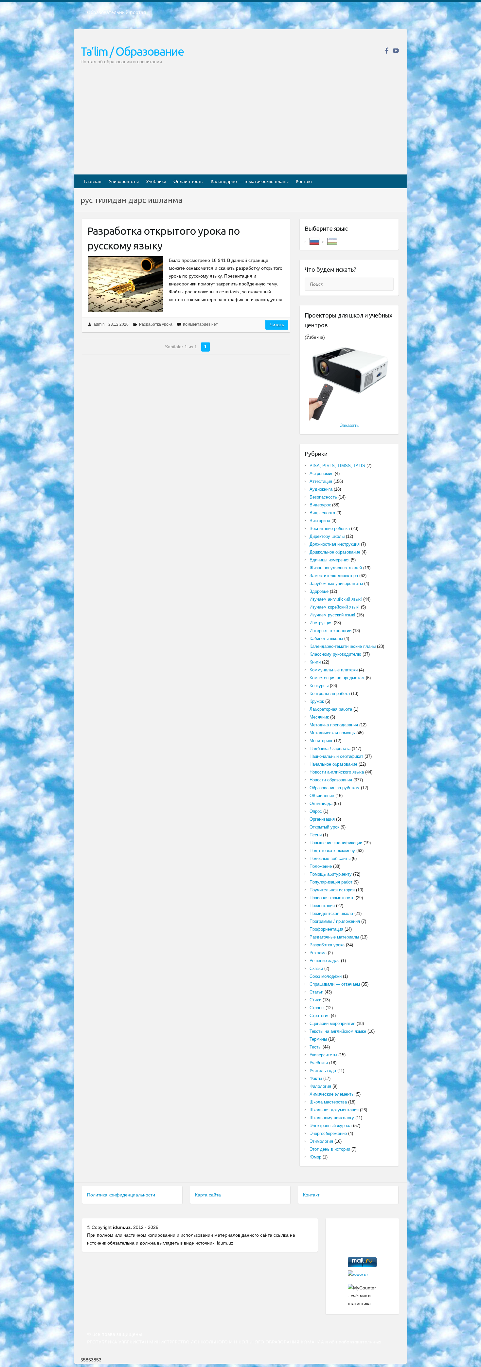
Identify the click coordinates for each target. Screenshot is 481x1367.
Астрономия (321, 473)
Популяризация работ (331, 882)
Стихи (315, 999)
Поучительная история (332, 889)
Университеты (124, 181)
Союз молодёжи (326, 976)
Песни (316, 834)
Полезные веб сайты (330, 858)
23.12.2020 (118, 324)
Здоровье (319, 591)
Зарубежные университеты (336, 583)
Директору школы (327, 536)
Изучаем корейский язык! (335, 607)
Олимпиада (321, 803)
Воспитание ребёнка (330, 528)
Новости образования (331, 779)
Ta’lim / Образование (132, 51)
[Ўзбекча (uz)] (332, 240)
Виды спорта (322, 512)
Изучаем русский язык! (332, 614)
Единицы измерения (329, 559)
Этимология (321, 1141)
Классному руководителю (335, 654)
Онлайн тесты (188, 181)
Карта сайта (208, 1194)
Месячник (319, 717)
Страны (317, 1007)
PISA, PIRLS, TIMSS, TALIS (337, 465)
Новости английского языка (337, 772)
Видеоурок (320, 504)
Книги (315, 662)
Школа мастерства (328, 1102)
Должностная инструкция (335, 544)
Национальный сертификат (336, 756)
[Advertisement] (240, 125)
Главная (92, 181)
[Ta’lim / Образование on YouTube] (395, 50)
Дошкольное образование (335, 552)
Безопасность (323, 497)
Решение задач (325, 960)
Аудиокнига (321, 489)
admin (99, 324)
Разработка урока (155, 324)
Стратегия (320, 1015)
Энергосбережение (328, 1133)
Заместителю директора (334, 575)
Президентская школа (331, 913)
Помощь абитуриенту (331, 874)
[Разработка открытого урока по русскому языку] (125, 284)
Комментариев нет (200, 324)
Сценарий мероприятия (332, 1023)
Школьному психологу (332, 1117)
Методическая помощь (332, 732)
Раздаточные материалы (334, 937)
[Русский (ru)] (314, 240)
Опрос (316, 811)
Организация (322, 819)
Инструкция (321, 622)
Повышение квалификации (336, 842)
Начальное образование (333, 764)
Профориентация (326, 929)
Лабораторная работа (331, 709)
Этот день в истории (330, 1149)
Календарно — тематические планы (250, 181)
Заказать (349, 425)
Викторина (320, 520)
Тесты (315, 1047)
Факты (316, 1078)
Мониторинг (321, 740)
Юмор (315, 1157)
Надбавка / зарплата (330, 748)
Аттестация (321, 481)
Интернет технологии (330, 630)
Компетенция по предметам (337, 677)
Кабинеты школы (326, 638)
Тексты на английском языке (338, 1031)
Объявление (322, 795)
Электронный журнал (331, 1125)
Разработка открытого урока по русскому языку (163, 238)
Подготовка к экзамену (332, 850)
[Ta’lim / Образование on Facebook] (386, 50)
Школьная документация (334, 1109)
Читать (277, 324)
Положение (321, 866)
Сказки (316, 968)
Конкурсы (319, 685)
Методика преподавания (334, 724)
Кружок (317, 701)
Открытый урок (324, 827)
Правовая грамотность (332, 897)
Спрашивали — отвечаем (335, 984)
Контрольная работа (330, 693)
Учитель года (323, 1070)
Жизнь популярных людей (336, 567)
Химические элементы (332, 1094)
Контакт (304, 181)
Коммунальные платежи (334, 669)
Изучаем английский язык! (336, 599)
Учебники (156, 181)
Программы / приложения (335, 921)
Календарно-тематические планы (343, 646)
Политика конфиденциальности (121, 1194)
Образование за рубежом (335, 787)
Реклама (318, 952)
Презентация (322, 905)
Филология (320, 1086)
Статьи (316, 992)
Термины (318, 1039)
